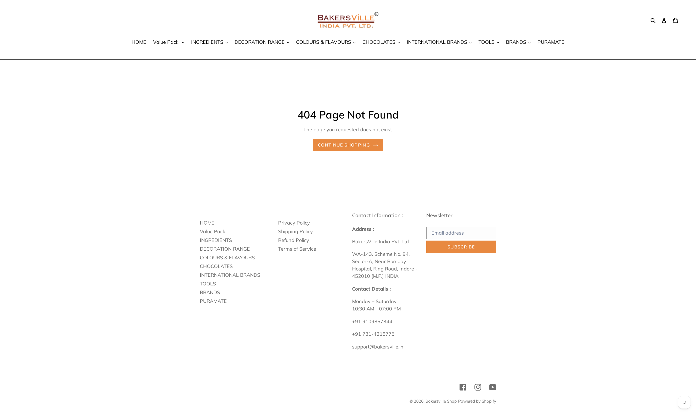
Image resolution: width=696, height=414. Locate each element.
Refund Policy (293, 240)
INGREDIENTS (216, 240)
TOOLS (208, 284)
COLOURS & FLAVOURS (227, 257)
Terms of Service (297, 249)
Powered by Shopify (477, 401)
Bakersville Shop (441, 401)
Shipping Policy (295, 231)
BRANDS (210, 292)
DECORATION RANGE (225, 249)
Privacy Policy (294, 223)
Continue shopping (344, 145)
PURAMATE (213, 301)
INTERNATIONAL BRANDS (230, 275)
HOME (207, 223)
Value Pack (212, 231)
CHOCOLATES (216, 266)
